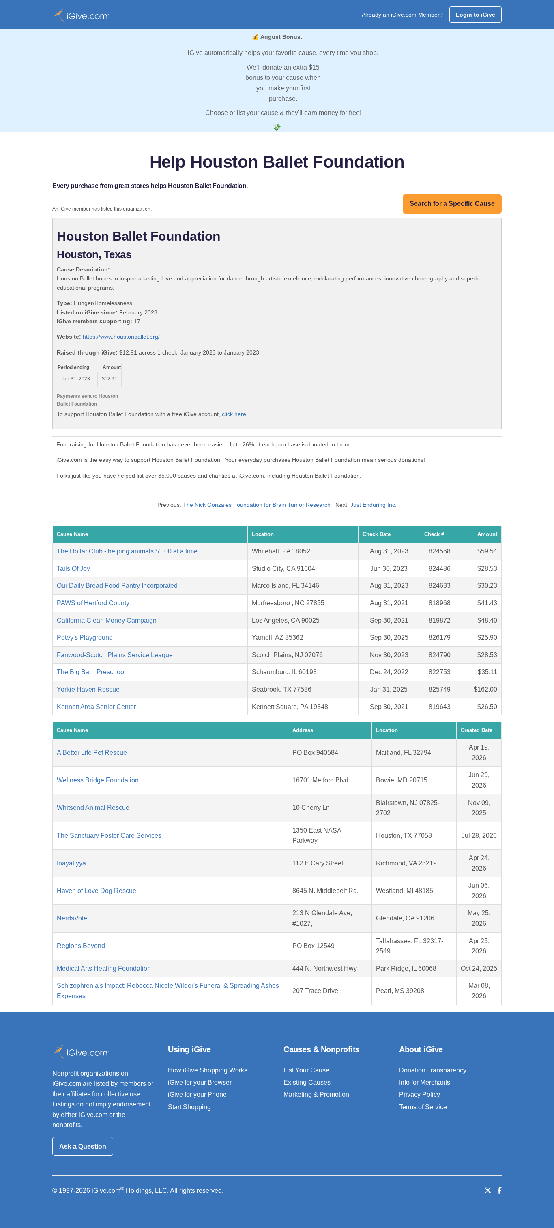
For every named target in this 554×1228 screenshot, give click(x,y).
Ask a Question (82, 1146)
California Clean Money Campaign (107, 620)
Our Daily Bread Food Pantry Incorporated (117, 585)
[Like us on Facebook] (500, 1190)
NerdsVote (72, 918)
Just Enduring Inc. (373, 505)
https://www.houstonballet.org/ (121, 336)
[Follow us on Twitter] (488, 1190)
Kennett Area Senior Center (96, 706)
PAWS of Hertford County (93, 603)
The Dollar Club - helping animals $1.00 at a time (127, 551)
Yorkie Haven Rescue (88, 689)
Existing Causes (307, 1082)
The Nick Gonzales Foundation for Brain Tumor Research (257, 505)
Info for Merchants (424, 1082)
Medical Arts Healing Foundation (104, 968)
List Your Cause (306, 1070)
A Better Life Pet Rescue (92, 752)
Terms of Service (423, 1107)
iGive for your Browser (200, 1082)
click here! (235, 414)
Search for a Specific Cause (452, 203)
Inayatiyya (71, 863)
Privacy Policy (419, 1094)
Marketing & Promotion (316, 1094)
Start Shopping (189, 1107)
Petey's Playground (85, 637)
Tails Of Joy (73, 568)
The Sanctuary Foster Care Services (109, 835)
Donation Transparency (432, 1070)
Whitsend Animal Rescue (93, 807)
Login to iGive (475, 14)
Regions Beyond (81, 945)
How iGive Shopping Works (207, 1070)
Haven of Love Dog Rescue (96, 890)
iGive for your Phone (197, 1094)
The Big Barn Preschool (91, 671)
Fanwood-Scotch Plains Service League (115, 654)
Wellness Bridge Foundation (98, 780)
